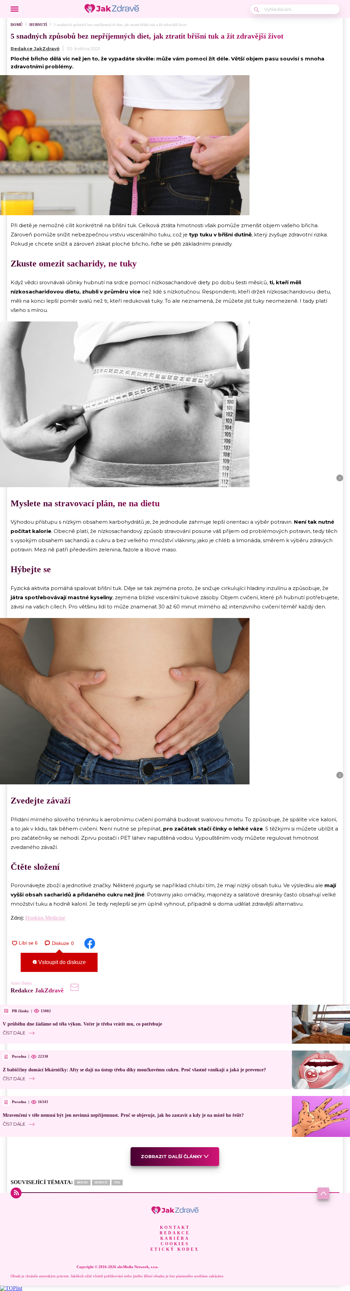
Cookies (175, 1243)
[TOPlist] (11, 1288)
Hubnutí (38, 25)
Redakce (175, 1233)
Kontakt (175, 1227)
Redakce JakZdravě (35, 48)
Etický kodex (174, 1249)
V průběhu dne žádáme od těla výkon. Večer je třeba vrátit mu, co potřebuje (82, 1024)
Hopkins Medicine (45, 918)
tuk (117, 1182)
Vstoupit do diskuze (61, 962)
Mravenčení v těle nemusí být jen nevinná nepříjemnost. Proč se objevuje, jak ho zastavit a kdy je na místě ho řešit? (123, 1115)
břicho (82, 1182)
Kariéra (175, 1238)
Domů (17, 25)
